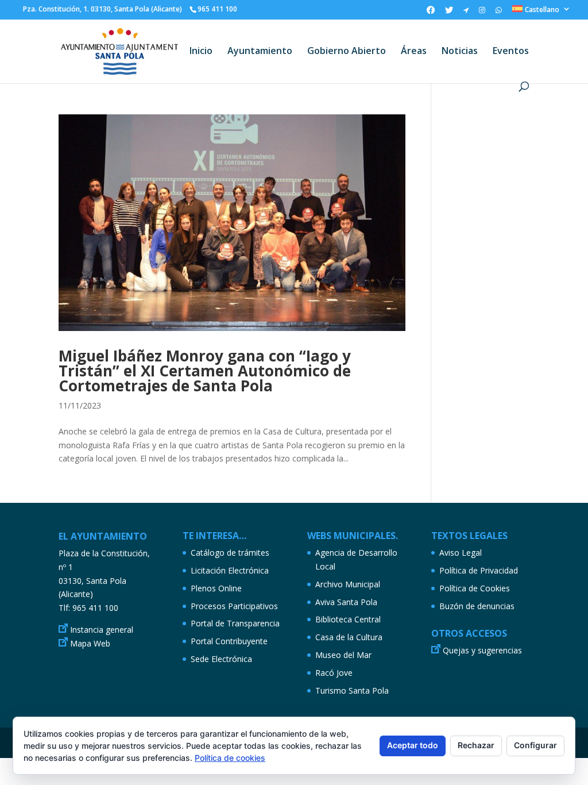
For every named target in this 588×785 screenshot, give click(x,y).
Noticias (460, 52)
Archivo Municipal (347, 584)
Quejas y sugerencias (482, 650)
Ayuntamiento (259, 52)
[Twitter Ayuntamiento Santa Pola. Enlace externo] (449, 13)
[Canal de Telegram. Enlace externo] (466, 12)
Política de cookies (230, 758)
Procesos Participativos (234, 606)
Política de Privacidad (478, 570)
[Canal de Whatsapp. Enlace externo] (499, 12)
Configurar (535, 745)
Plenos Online (216, 588)
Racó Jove (334, 672)
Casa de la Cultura (348, 637)
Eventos (511, 52)
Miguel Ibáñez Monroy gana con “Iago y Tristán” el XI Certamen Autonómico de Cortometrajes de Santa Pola (205, 370)
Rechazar (476, 745)
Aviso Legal (460, 552)
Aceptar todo (412, 745)
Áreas (414, 52)
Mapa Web (90, 643)
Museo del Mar (343, 654)
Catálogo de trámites (230, 552)
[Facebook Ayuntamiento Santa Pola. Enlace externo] (431, 13)
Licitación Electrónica (230, 570)
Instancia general (101, 629)
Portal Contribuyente (229, 641)
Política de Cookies (474, 588)
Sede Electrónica (221, 658)
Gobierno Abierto (346, 52)
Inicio (200, 52)
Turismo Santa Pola (352, 690)
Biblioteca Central (348, 619)
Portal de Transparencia (235, 623)
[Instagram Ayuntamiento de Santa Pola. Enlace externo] (482, 12)
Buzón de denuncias (476, 606)
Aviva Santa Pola (346, 602)
